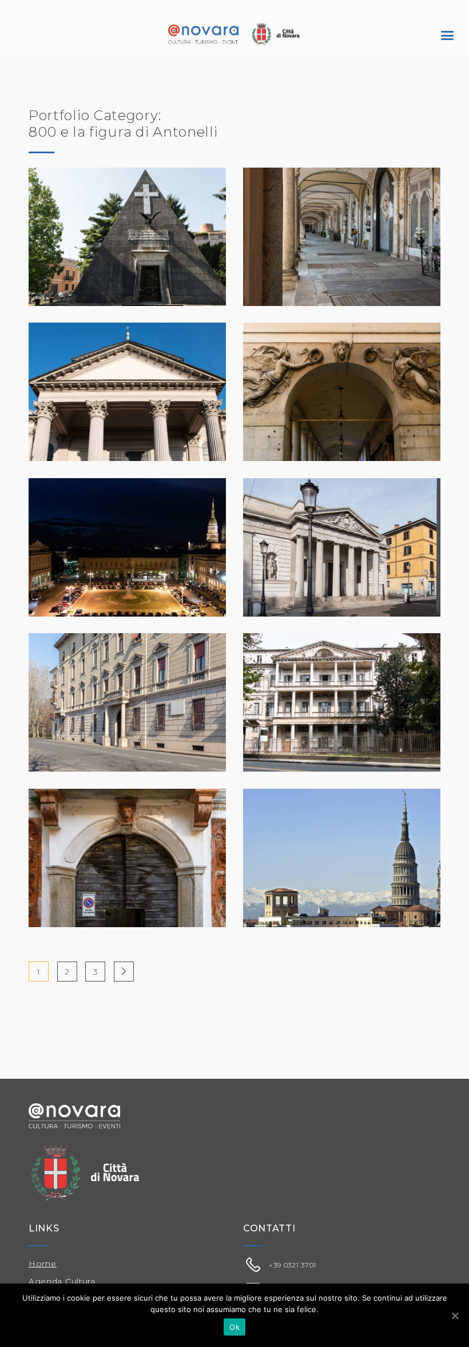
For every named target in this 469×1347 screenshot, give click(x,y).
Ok (234, 1327)
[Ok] (454, 1315)
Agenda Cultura (62, 1281)
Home (43, 1263)
